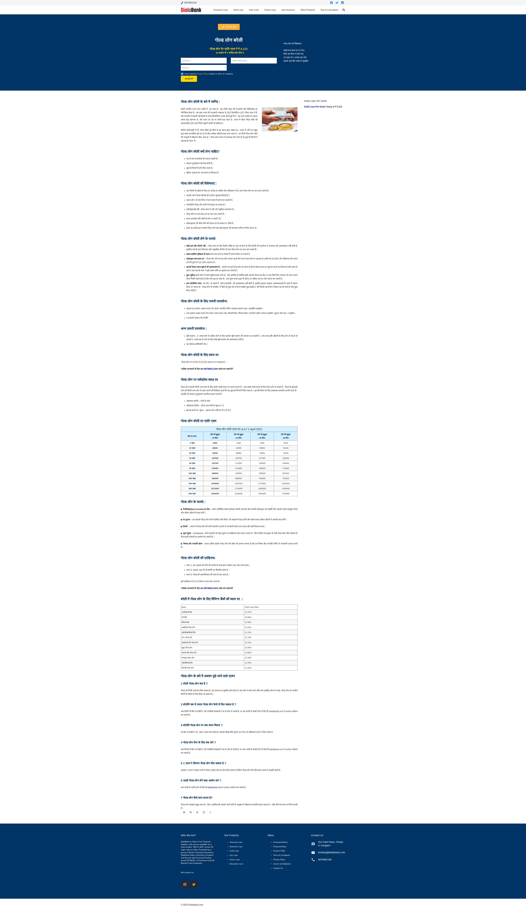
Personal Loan (236, 842)
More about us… (188, 872)
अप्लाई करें (189, 79)
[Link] (191, 10)
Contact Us (278, 868)
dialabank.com (214, 787)
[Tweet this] (197, 812)
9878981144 (210, 369)
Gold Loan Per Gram (314, 107)
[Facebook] (331, 2)
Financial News (279, 846)
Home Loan (235, 859)
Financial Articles (280, 842)
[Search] (343, 10)
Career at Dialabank (282, 864)
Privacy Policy (202, 74)
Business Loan (236, 846)
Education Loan (236, 864)
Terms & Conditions (281, 855)
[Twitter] (337, 2)
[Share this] (190, 812)
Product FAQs (279, 851)
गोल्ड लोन (229, 732)
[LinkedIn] (342, 2)
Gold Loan (234, 851)
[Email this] (184, 812)
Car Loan (234, 855)
